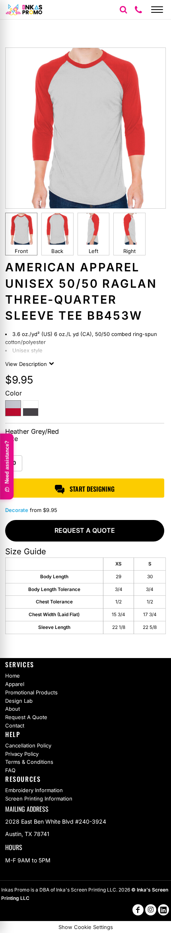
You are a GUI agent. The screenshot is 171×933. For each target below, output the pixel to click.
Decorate (16, 510)
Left (93, 251)
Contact (14, 725)
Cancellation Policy (28, 745)
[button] (123, 10)
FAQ (10, 770)
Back (57, 251)
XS (9, 451)
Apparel (14, 684)
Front (21, 251)
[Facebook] (138, 909)
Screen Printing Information (38, 798)
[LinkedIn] (163, 909)
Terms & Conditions (29, 762)
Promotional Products (31, 692)
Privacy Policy (22, 754)
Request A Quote (26, 717)
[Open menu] (157, 10)
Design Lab (19, 701)
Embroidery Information (34, 790)
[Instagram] (150, 909)
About (12, 709)
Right (129, 251)
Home (12, 675)
